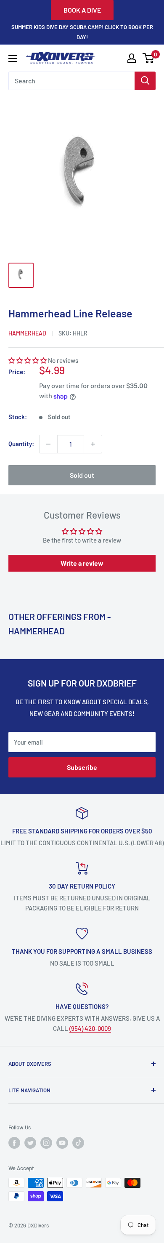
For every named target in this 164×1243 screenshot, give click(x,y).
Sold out (82, 475)
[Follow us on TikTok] (78, 1143)
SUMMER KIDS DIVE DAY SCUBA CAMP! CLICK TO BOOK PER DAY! (82, 32)
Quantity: (21, 443)
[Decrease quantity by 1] (48, 444)
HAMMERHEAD (27, 333)
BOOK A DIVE (82, 10)
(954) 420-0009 (90, 1028)
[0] (148, 58)
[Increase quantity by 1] (93, 444)
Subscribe (82, 767)
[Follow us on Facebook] (14, 1143)
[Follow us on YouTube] (62, 1143)
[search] (71, 81)
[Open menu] (12, 58)
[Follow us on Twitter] (30, 1143)
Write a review (82, 563)
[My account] (131, 58)
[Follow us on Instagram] (46, 1143)
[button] (27, 360)
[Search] (145, 81)
